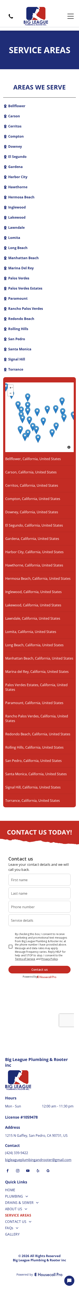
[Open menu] (70, 16)
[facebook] (7, 1171)
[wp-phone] (11, 19)
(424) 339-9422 (17, 1152)
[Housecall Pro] (49, 1274)
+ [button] (12, 387)
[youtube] (27, 1171)
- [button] (12, 392)
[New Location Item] (62, 412)
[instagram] (17, 1171)
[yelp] (37, 1171)
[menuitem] (39, 1191)
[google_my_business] (48, 1171)
